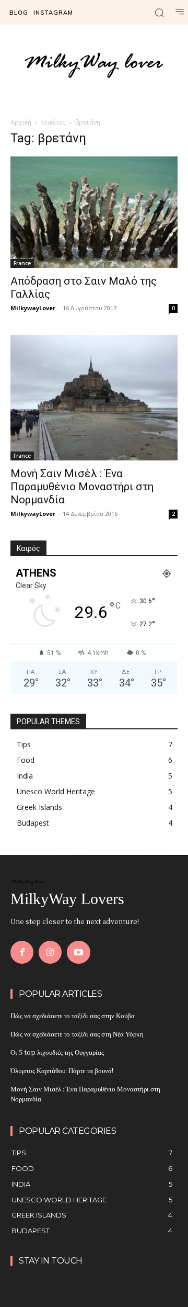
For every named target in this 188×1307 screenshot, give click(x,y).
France (22, 263)
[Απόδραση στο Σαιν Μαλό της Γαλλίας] (94, 212)
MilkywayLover (32, 308)
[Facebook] (21, 952)
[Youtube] (78, 952)
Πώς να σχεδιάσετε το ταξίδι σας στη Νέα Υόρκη (77, 1034)
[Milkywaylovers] (94, 64)
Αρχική (20, 122)
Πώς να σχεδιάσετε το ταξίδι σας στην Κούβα (72, 1015)
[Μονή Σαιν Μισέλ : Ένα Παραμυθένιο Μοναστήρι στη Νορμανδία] (94, 397)
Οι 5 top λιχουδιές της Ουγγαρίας (57, 1052)
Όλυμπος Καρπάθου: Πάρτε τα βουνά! (61, 1070)
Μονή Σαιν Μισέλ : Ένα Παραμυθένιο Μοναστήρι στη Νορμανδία (82, 486)
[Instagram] (50, 952)
